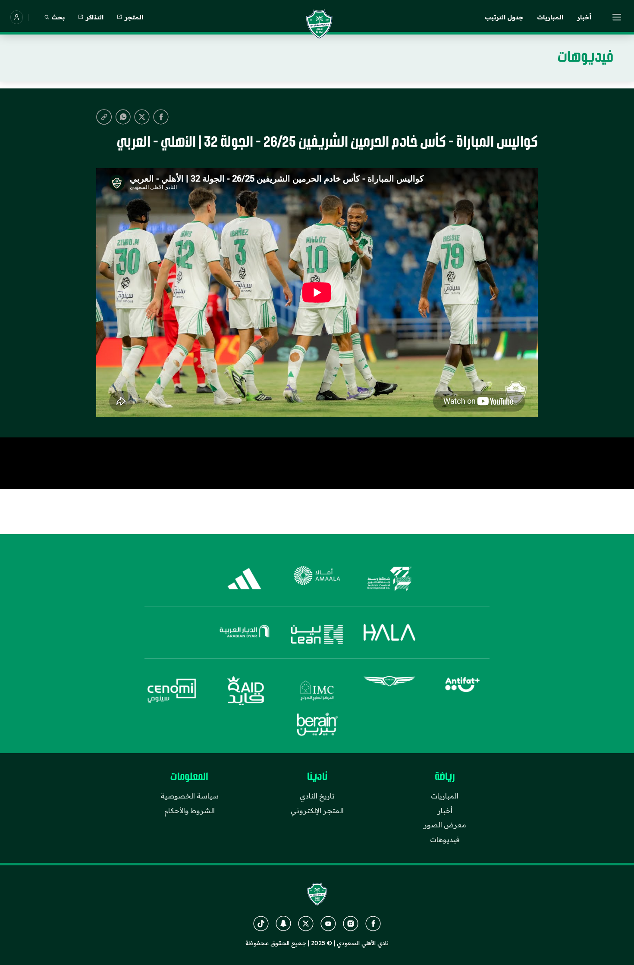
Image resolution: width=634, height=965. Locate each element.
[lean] (317, 634)
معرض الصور (445, 824)
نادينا (317, 777)
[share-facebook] (161, 117)
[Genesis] (389, 691)
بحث (58, 17)
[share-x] (142, 117)
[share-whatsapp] (123, 117)
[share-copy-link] (104, 117)
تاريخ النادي (317, 796)
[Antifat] (462, 691)
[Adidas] (244, 579)
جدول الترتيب (504, 17)
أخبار (584, 17)
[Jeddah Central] (389, 579)
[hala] (389, 634)
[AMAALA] (317, 579)
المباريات (550, 17)
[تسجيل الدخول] (16, 17)
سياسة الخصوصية (189, 796)
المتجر (134, 17)
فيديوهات (445, 839)
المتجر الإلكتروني (317, 810)
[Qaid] (244, 691)
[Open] (617, 17)
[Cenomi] (172, 691)
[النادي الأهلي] (319, 24)
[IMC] (317, 691)
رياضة (445, 777)
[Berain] (317, 724)
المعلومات (189, 777)
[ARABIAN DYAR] (244, 634)
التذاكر (95, 17)
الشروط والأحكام (189, 810)
